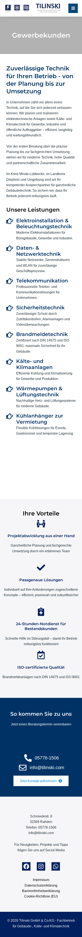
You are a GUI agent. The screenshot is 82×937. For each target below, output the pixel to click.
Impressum (41, 880)
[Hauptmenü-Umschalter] (73, 8)
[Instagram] (41, 866)
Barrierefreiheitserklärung (41, 891)
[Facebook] (26, 866)
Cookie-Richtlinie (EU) (41, 896)
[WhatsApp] (56, 866)
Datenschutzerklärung (41, 885)
